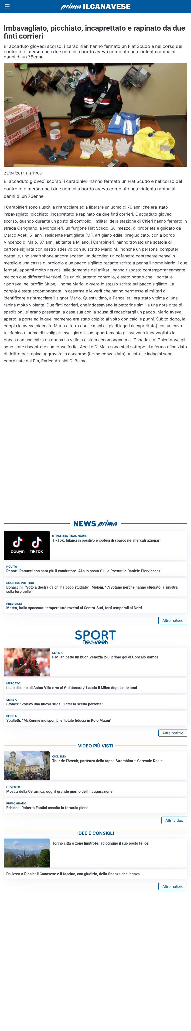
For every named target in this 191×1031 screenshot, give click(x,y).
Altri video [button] (174, 820)
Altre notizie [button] (172, 620)
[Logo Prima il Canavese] (95, 6)
